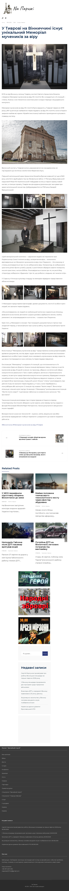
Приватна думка (7, 788)
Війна (3, 758)
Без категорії (6, 754)
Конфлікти (5, 769)
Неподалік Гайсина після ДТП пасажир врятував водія (12, 544)
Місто (3, 777)
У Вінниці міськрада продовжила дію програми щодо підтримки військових (33, 684)
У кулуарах (5, 803)
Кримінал (10, 550)
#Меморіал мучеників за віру (24, 425)
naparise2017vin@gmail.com (10, 871)
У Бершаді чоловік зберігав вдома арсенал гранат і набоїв (32, 437)
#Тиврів (39, 425)
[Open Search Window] (2, 18)
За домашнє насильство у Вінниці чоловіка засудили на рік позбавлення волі (33, 700)
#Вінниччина (7, 425)
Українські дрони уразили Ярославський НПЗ (16, 844)
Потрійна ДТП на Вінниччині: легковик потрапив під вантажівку (47, 545)
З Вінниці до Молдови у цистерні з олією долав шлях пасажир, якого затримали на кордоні (32, 454)
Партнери (5, 784)
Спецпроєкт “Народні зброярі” (11, 796)
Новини (23, 22)
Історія (19, 22)
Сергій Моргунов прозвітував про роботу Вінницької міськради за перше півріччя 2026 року (33, 675)
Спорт (4, 799)
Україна (4, 807)
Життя (10, 501)
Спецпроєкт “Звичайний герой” (12, 792)
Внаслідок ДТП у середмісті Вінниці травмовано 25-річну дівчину (23, 837)
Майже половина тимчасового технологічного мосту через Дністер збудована (47, 498)
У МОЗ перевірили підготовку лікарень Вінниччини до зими (13, 495)
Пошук (45, 653)
